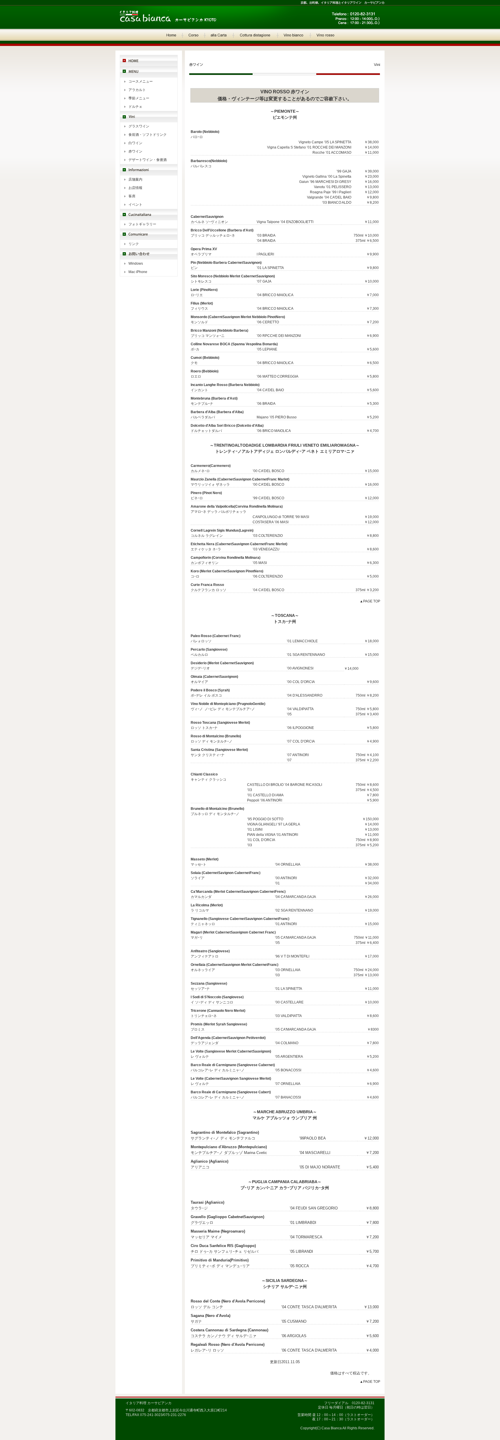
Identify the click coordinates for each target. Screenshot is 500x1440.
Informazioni (149, 169)
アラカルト (137, 90)
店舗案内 (135, 179)
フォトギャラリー (142, 224)
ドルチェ (135, 107)
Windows (135, 263)
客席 (131, 196)
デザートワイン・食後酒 (147, 160)
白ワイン (135, 143)
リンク (133, 244)
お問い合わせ (149, 253)
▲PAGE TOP (370, 601)
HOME (149, 60)
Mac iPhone (137, 272)
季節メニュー (138, 98)
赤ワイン (135, 151)
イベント (135, 205)
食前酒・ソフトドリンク (147, 135)
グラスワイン (138, 126)
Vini (149, 116)
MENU (149, 71)
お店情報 (135, 188)
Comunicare (149, 234)
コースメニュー (140, 81)
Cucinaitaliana (149, 214)
